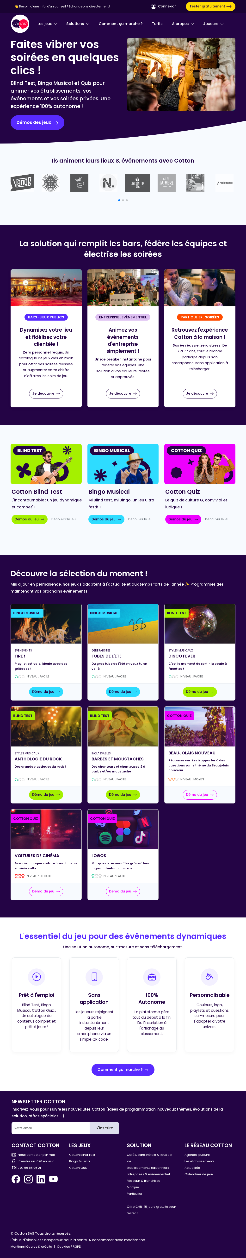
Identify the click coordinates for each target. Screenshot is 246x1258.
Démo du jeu (43, 691)
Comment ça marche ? (121, 23)
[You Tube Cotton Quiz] (53, 1179)
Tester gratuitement (208, 6)
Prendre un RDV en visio (36, 1161)
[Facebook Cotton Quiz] (17, 1179)
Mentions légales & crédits (31, 1246)
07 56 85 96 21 (30, 1167)
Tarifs (157, 23)
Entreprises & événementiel (148, 1174)
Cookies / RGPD (69, 1246)
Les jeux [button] (45, 23)
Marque (133, 1187)
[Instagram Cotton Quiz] (28, 1179)
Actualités (192, 1167)
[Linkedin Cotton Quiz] (41, 1179)
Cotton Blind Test (82, 1154)
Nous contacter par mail (36, 1154)
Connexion (167, 6)
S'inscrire (104, 1128)
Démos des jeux (34, 122)
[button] (119, 200)
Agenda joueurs (197, 1154)
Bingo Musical (80, 1161)
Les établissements (199, 1161)
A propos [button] (181, 23)
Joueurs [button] (211, 23)
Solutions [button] (75, 23)
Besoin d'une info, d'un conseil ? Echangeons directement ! (64, 6)
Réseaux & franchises (143, 1180)
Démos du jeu (27, 519)
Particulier (134, 1193)
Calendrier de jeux (198, 1174)
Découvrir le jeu (63, 519)
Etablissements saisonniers (148, 1167)
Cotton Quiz (78, 1167)
